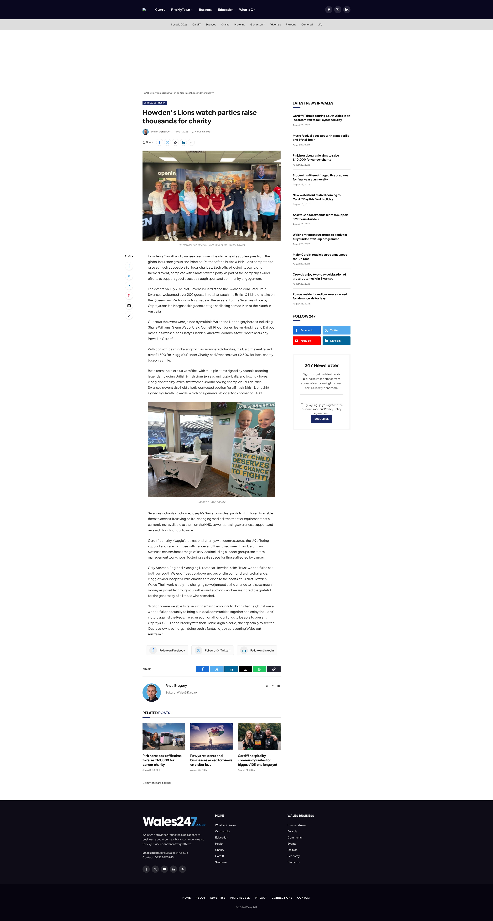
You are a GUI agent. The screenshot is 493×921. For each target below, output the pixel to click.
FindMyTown (180, 10)
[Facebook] (129, 266)
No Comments (202, 131)
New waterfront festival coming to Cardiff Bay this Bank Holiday (317, 197)
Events (292, 843)
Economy (294, 856)
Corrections (282, 897)
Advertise (275, 24)
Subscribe (321, 418)
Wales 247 (251, 907)
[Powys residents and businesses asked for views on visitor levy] (211, 736)
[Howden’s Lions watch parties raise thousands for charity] (212, 196)
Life (320, 24)
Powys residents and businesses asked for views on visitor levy (211, 760)
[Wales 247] (144, 9)
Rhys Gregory (163, 131)
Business (205, 10)
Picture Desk (240, 897)
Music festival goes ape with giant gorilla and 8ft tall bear (321, 137)
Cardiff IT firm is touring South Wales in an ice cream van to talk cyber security (321, 117)
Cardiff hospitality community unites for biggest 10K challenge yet (257, 760)
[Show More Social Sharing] (191, 142)
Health (219, 843)
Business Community (154, 103)
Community (222, 831)
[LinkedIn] (129, 286)
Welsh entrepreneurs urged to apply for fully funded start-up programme (320, 236)
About (200, 897)
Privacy (261, 897)
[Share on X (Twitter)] (167, 142)
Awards (292, 831)
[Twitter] (129, 276)
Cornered (307, 24)
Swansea (211, 24)
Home (146, 92)
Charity (225, 24)
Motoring (239, 24)
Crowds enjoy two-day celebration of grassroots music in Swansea (319, 276)
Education (225, 10)
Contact (303, 897)
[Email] (129, 305)
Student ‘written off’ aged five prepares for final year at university (320, 177)
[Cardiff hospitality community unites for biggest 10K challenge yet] (259, 736)
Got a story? (257, 24)
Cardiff (196, 24)
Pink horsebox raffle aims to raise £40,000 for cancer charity (162, 760)
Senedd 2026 (179, 24)
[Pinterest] (129, 295)
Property (291, 24)
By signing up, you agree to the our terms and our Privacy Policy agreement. (322, 409)
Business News (297, 825)
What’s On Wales (225, 825)
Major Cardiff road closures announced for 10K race (320, 256)
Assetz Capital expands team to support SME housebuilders (320, 217)
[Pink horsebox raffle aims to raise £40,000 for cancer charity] (164, 736)
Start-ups (294, 862)
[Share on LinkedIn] (183, 142)
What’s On (247, 10)
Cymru (160, 10)
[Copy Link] (175, 142)
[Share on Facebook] (159, 142)
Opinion (293, 849)
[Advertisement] (246, 61)
